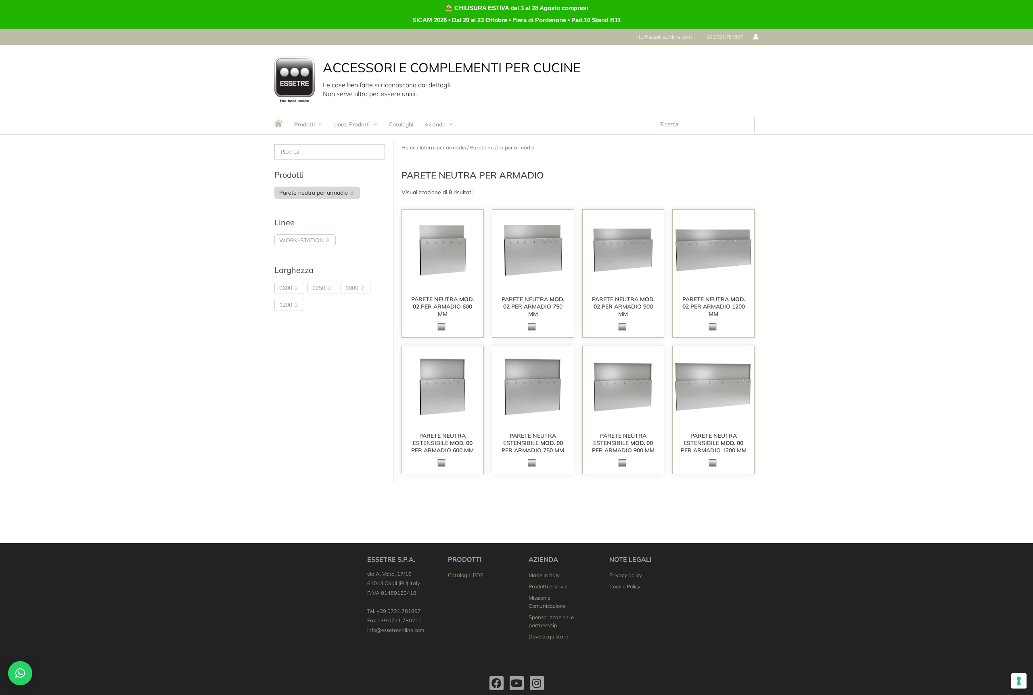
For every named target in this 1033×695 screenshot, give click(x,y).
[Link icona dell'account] (756, 37)
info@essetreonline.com (395, 630)
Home (408, 147)
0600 (285, 288)
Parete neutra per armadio (313, 192)
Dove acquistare (548, 636)
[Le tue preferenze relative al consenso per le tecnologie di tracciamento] (1019, 681)
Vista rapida (442, 284)
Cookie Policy (624, 586)
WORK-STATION (301, 240)
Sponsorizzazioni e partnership (551, 621)
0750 (318, 288)
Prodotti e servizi (549, 586)
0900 (351, 288)
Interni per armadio (443, 147)
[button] (663, 36)
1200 (285, 305)
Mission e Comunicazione (547, 601)
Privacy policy (625, 575)
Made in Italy (544, 575)
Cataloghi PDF (465, 575)
